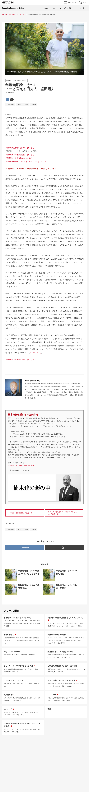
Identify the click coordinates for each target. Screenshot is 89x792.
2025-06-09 (10, 92)
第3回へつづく (35, 353)
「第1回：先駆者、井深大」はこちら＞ (20, 148)
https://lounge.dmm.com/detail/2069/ (21, 465)
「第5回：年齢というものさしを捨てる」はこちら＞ (25, 162)
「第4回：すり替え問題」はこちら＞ (19, 158)
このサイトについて (50, 8)
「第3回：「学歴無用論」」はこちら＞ (20, 155)
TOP (3, 14)
